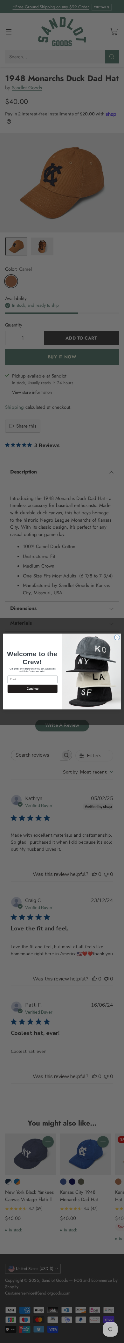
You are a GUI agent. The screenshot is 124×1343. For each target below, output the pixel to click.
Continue (32, 688)
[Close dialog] (117, 637)
